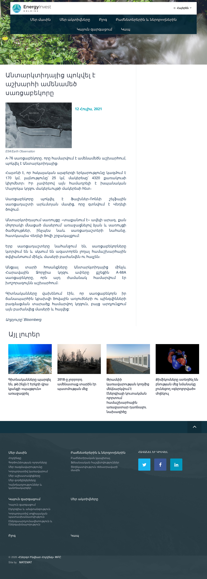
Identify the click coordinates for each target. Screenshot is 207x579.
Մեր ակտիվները (75, 19)
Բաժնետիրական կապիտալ (90, 458)
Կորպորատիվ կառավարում (28, 471)
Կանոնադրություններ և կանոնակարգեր (25, 486)
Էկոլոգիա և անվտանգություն (29, 509)
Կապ (125, 28)
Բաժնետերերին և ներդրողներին (146, 19)
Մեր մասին (40, 19)
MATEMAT (25, 562)
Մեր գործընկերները (22, 480)
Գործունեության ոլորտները (27, 462)
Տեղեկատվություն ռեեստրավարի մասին (94, 468)
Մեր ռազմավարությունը (25, 467)
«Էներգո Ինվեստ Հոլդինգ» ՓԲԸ (39, 557)
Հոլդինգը (14, 458)
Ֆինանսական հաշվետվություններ (95, 462)
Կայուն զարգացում (94, 28)
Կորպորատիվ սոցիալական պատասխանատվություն (27, 515)
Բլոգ (103, 19)
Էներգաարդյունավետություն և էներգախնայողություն (30, 522)
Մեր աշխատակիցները (24, 475)
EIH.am (34, 8)
